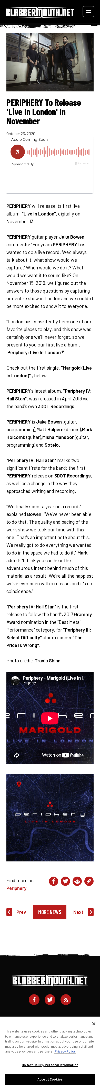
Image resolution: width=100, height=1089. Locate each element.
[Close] (93, 1023)
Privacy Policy (65, 1051)
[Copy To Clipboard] (89, 881)
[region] (50, 1053)
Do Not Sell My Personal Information (50, 1065)
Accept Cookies (50, 1079)
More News (49, 911)
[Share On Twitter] (65, 881)
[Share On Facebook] (53, 881)
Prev (21, 912)
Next (78, 912)
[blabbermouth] (40, 16)
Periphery (16, 888)
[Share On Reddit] (77, 881)
